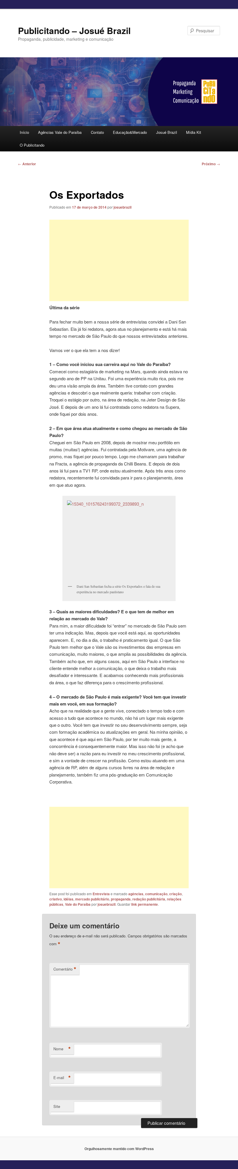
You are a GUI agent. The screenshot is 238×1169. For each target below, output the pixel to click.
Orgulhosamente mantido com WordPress (119, 1148)
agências (135, 893)
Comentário (64, 969)
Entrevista (101, 893)
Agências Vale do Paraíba (60, 132)
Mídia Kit (193, 132)
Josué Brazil (166, 132)
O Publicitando (32, 145)
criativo (55, 899)
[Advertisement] (118, 260)
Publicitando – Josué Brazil (74, 30)
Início (24, 132)
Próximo (211, 163)
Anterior (27, 163)
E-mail (62, 1077)
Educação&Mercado (130, 132)
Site (56, 1106)
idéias (68, 899)
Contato (97, 132)
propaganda (121, 899)
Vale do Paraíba (78, 904)
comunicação (156, 893)
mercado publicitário (92, 899)
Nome (62, 1048)
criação (175, 893)
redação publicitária (148, 899)
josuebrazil (122, 207)
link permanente (144, 904)
